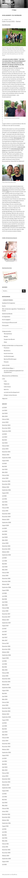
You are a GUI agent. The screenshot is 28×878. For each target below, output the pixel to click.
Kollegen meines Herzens (10, 395)
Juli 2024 (4, 407)
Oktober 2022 (5, 454)
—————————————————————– (12, 328)
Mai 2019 (4, 563)
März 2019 (4, 569)
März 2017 (4, 640)
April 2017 (4, 637)
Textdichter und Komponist (11, 225)
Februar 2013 (5, 773)
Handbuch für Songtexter (8, 303)
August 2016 (5, 658)
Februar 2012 (5, 808)
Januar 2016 (5, 675)
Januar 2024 (5, 422)
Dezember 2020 (6, 513)
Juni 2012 (4, 796)
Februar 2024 (5, 419)
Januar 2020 (5, 543)
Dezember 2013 (6, 743)
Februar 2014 (5, 737)
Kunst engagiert (6, 319)
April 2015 (4, 696)
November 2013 (6, 746)
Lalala (7, 191)
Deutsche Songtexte (8, 3)
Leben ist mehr (21, 147)
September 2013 (6, 752)
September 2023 (6, 431)
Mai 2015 (4, 693)
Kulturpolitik (5, 325)
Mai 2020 (4, 534)
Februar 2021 (5, 507)
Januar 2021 (5, 510)
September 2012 (6, 787)
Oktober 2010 (5, 855)
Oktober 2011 (5, 820)
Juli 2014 (4, 723)
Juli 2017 (4, 628)
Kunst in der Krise (8, 353)
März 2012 (4, 805)
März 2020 (5, 540)
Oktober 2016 (5, 652)
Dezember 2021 (6, 481)
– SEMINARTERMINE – (7, 300)
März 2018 (4, 605)
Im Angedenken (6, 316)
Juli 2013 (4, 758)
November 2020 (6, 516)
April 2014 (4, 732)
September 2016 (6, 655)
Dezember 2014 (6, 708)
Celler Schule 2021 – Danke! (11, 21)
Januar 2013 (5, 776)
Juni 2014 (4, 726)
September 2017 (6, 622)
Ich (3, 216)
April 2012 (4, 802)
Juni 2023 (4, 437)
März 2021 (4, 504)
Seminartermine (7, 268)
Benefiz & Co (7, 350)
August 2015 (5, 690)
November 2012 (6, 782)
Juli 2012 (4, 793)
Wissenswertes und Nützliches (10, 375)
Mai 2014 (4, 729)
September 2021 (6, 490)
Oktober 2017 (5, 619)
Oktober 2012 (5, 785)
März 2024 (5, 416)
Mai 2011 (4, 835)
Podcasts (6, 362)
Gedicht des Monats (7, 313)
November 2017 (6, 617)
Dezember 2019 (6, 546)
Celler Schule (7, 386)
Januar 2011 (5, 846)
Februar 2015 (5, 702)
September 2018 (6, 587)
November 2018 (6, 581)
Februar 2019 (5, 572)
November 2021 (6, 484)
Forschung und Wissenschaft (9, 322)
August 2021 (5, 493)
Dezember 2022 (6, 451)
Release (6, 336)
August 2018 (5, 590)
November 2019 (6, 549)
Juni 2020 (4, 531)
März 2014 (4, 734)
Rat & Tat (6, 389)
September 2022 (6, 457)
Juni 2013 (4, 761)
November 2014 (6, 711)
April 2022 (4, 469)
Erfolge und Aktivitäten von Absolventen (12, 345)
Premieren (6, 348)
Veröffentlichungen (9, 356)
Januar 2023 (5, 448)
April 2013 (4, 767)
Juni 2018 (4, 596)
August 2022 (5, 460)
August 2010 (5, 861)
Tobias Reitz (5, 189)
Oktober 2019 (5, 552)
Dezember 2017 (6, 614)
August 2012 (5, 790)
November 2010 (6, 852)
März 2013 (4, 770)
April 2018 (4, 602)
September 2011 (6, 823)
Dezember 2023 (6, 425)
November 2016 (6, 649)
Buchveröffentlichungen (10, 359)
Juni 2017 (4, 631)
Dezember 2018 (6, 578)
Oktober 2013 (5, 749)
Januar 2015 (5, 705)
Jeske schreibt (5, 365)
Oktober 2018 (5, 584)
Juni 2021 (4, 499)
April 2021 (4, 502)
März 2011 (4, 841)
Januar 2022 (5, 478)
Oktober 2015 (5, 684)
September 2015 (6, 687)
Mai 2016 (4, 667)
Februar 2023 (5, 445)
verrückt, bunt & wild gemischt (11, 392)
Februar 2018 (5, 608)
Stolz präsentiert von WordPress (9, 874)
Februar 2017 (5, 643)
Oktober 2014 (5, 714)
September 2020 (6, 522)
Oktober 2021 (5, 487)
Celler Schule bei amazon (9, 238)
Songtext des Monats (9, 339)
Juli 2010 (4, 864)
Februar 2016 (5, 673)
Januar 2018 (5, 611)
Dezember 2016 (6, 646)
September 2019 (6, 555)
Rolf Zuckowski (18, 137)
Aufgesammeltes (6, 331)
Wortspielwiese (8, 333)
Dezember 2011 (6, 814)
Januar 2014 (5, 740)
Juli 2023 (4, 434)
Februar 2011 (5, 843)
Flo (20, 61)
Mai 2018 (4, 599)
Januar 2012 (5, 811)
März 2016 (4, 670)
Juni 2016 (4, 664)
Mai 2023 (4, 440)
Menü (14, 10)
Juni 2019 (4, 560)
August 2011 (5, 826)
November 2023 (6, 428)
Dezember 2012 (6, 779)
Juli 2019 (4, 558)
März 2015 (4, 699)
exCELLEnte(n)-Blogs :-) (8, 368)
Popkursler (6, 384)
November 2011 (6, 817)
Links (3, 378)
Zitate (5, 342)
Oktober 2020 (5, 519)
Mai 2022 (4, 466)
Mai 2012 (4, 799)
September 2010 (6, 858)
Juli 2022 (4, 463)
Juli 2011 (4, 829)
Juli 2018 (4, 593)
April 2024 (5, 413)
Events (4, 306)
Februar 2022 (5, 475)
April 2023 (5, 443)
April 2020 (5, 537)
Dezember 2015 (6, 678)
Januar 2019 (5, 575)
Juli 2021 (4, 496)
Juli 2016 (4, 661)
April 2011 (4, 838)
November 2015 (6, 681)
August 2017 (5, 625)
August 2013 (5, 755)
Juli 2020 (4, 528)
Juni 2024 (4, 410)
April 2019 (4, 566)
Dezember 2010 (6, 849)
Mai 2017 (4, 634)
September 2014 (6, 717)
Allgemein (4, 398)
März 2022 (5, 472)
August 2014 (5, 720)
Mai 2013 (4, 764)
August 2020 (5, 525)
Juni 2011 (4, 832)
